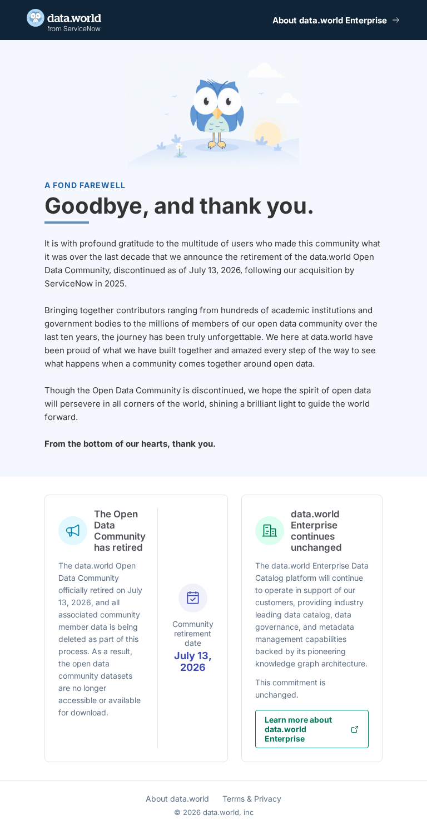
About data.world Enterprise (329, 20)
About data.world (177, 798)
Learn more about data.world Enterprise (298, 729)
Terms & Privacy (251, 798)
